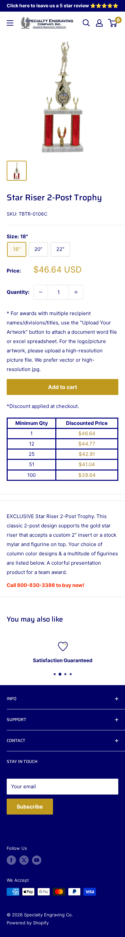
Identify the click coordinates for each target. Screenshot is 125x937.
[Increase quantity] (76, 292)
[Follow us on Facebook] (11, 860)
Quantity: (18, 292)
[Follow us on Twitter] (24, 860)
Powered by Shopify (28, 922)
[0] (113, 23)
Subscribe (30, 806)
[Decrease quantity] (41, 292)
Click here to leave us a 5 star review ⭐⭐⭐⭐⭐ (62, 5)
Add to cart (62, 387)
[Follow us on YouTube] (36, 860)
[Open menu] (10, 23)
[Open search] (86, 23)
